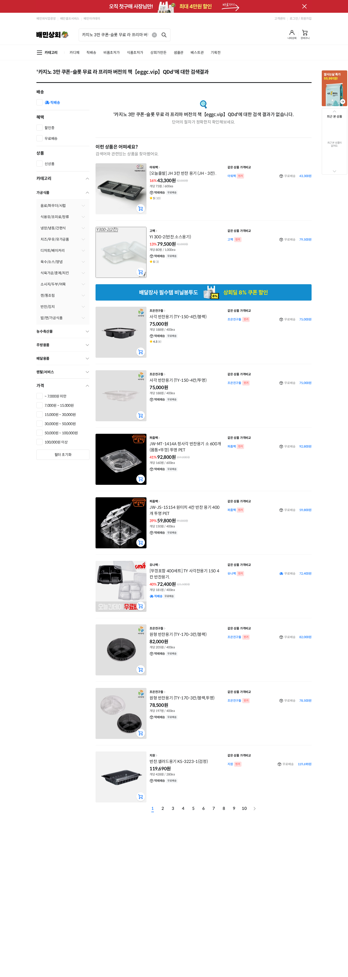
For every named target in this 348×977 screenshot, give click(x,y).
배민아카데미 (92, 18)
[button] (292, 35)
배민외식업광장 (46, 18)
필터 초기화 (63, 454)
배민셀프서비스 (69, 18)
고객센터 (279, 18)
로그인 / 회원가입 (301, 18)
